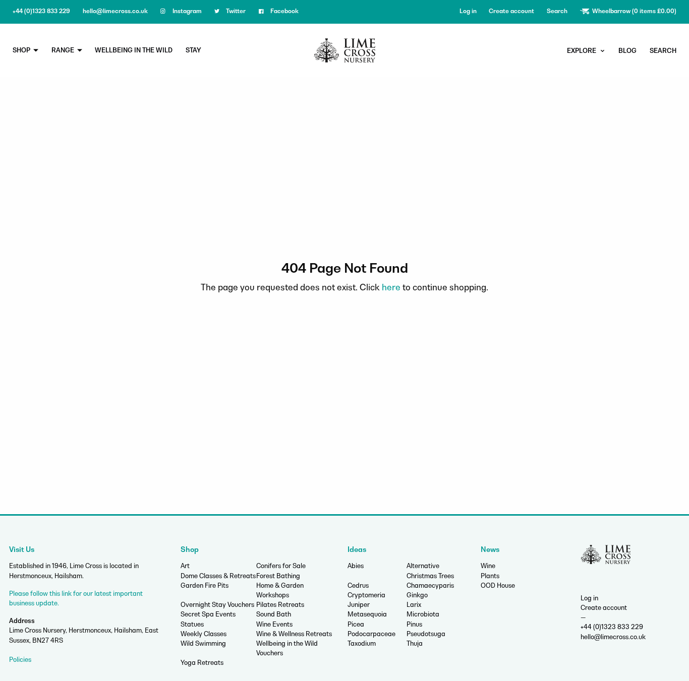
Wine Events (274, 624)
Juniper (359, 604)
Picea (356, 624)
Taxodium (362, 643)
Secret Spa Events (208, 614)
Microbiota (423, 614)
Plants (490, 576)
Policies (20, 659)
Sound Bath (273, 614)
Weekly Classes (203, 634)
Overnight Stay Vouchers (217, 604)
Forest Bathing (278, 576)
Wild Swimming (203, 643)
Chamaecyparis (430, 585)
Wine (488, 566)
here (391, 287)
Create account (511, 11)
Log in (468, 11)
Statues (192, 624)
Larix (414, 604)
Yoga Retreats (202, 662)
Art (185, 566)
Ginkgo (417, 595)
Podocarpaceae (371, 634)
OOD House (498, 585)
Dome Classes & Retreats (218, 576)
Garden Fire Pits (204, 585)
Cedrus (358, 585)
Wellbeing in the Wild (134, 50)
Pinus (414, 624)
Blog (627, 50)
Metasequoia (367, 614)
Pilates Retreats (280, 604)
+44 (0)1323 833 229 (41, 11)
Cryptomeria (366, 595)
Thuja (415, 643)
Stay (193, 50)
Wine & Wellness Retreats (294, 634)
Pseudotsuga (426, 634)
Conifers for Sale (281, 566)
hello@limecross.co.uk (115, 11)
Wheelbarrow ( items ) (633, 11)
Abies (356, 566)
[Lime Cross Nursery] (344, 49)
